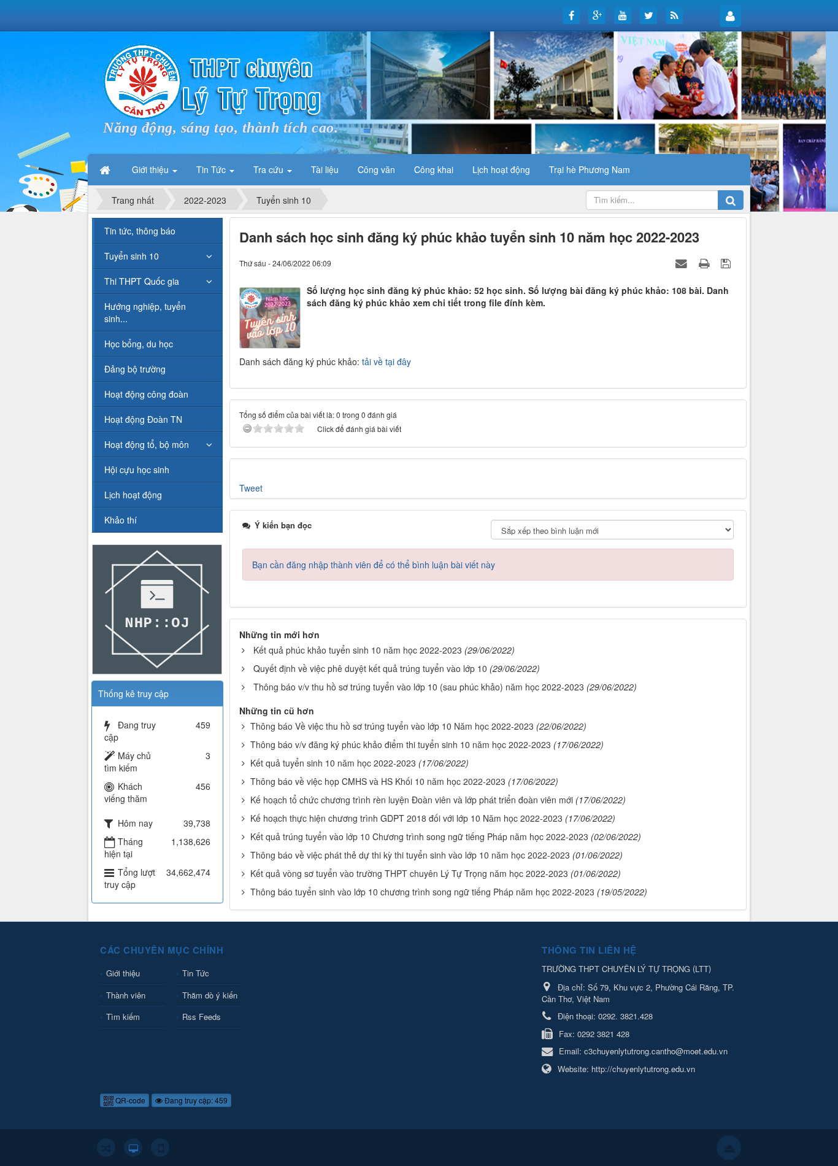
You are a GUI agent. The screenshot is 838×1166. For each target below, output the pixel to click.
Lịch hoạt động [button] (501, 169)
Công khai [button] (433, 169)
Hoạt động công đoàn (146, 394)
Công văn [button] (376, 169)
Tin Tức (195, 973)
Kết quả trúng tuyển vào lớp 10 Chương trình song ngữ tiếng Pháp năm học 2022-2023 (419, 836)
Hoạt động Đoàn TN (143, 419)
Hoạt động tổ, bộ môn (146, 444)
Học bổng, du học (138, 344)
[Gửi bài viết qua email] (682, 263)
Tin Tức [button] (212, 169)
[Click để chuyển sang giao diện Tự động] (106, 1147)
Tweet (251, 488)
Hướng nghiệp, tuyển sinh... (145, 312)
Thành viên (125, 995)
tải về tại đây (386, 361)
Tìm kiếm (123, 1016)
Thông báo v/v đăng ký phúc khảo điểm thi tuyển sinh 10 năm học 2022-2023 (400, 744)
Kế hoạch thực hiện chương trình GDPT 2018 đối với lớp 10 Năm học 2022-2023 (406, 818)
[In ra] (705, 263)
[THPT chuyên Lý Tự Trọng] (213, 80)
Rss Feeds (201, 1016)
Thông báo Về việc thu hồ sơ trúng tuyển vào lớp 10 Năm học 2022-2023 (392, 726)
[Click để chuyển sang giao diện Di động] (160, 1147)
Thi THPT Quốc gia (141, 281)
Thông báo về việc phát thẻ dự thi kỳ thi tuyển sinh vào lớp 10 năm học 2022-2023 (410, 855)
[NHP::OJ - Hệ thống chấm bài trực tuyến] (157, 608)
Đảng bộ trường (135, 369)
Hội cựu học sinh (136, 469)
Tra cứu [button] (269, 169)
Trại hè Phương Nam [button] (589, 169)
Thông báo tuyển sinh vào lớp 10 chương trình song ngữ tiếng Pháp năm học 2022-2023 (422, 892)
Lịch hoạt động (133, 494)
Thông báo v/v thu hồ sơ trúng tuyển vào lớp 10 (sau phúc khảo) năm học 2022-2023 (418, 687)
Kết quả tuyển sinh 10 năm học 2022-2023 (333, 763)
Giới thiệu (123, 973)
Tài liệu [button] (325, 169)
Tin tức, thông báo (139, 231)
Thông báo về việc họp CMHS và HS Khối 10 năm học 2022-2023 (377, 781)
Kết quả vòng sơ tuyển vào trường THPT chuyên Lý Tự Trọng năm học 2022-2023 (409, 873)
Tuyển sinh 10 (131, 256)
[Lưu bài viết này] (727, 263)
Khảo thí (120, 520)
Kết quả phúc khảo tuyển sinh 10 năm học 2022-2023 (357, 650)
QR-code (129, 1100)
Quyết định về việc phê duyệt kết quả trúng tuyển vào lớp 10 (370, 668)
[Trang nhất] (106, 169)
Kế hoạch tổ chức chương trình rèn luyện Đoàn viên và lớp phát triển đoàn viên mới (411, 799)
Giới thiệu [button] (151, 169)
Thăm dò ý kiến (209, 995)
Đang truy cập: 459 (195, 1100)
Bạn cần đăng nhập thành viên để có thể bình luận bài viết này (373, 564)
